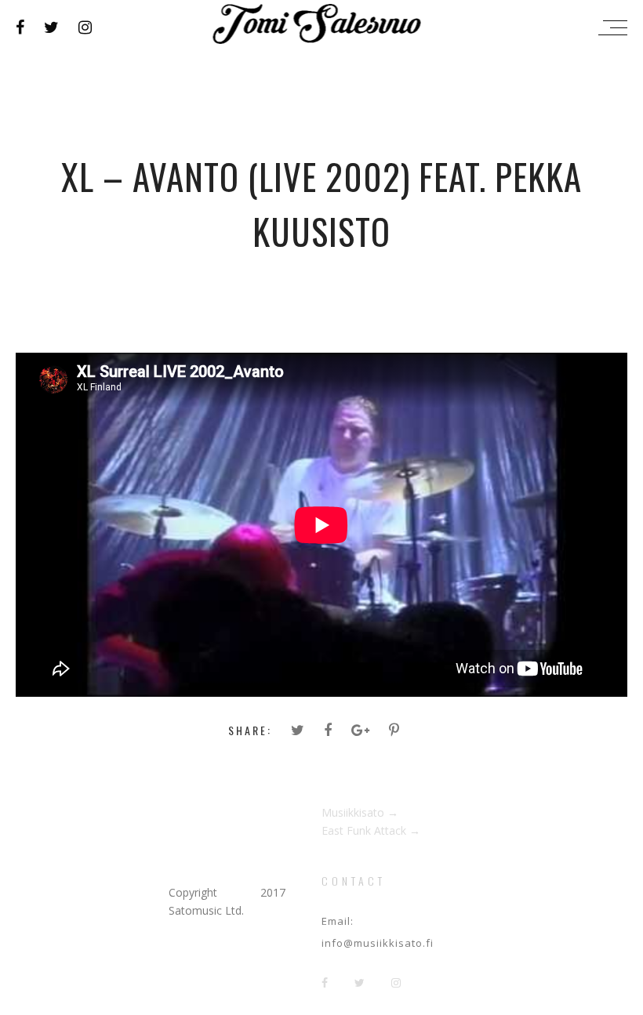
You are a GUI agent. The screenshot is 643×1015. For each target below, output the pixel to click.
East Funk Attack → (371, 830)
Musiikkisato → (360, 812)
